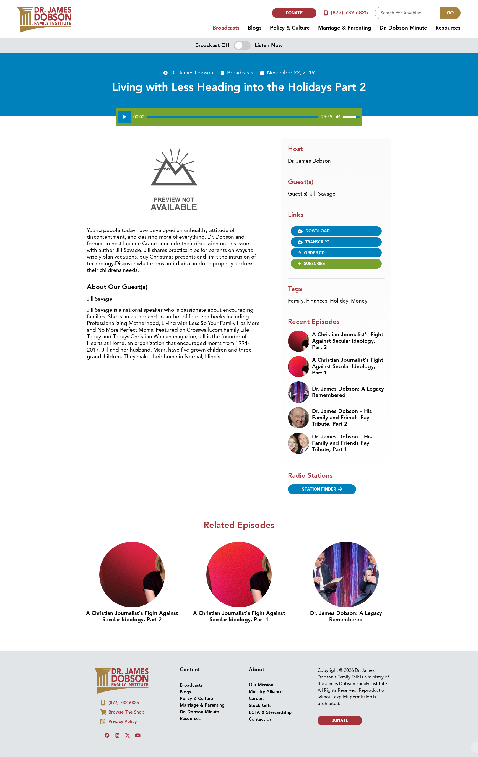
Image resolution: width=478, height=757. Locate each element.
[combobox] (407, 13)
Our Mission (261, 685)
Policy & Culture (290, 28)
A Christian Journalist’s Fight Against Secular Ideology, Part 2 (347, 341)
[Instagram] (117, 735)
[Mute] (338, 117)
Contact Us (260, 719)
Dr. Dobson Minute (403, 28)
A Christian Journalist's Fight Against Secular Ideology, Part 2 (132, 616)
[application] (239, 117)
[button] (336, 252)
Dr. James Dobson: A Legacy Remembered (348, 392)
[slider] (232, 117)
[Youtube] (138, 735)
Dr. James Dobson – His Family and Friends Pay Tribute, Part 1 (342, 443)
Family (295, 301)
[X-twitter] (128, 735)
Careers (256, 698)
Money (359, 301)
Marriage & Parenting (344, 28)
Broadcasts (226, 28)
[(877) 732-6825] (326, 12)
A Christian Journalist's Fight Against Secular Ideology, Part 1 (239, 616)
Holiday (339, 301)
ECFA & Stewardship (270, 712)
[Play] (124, 117)
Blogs (255, 28)
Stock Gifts (260, 705)
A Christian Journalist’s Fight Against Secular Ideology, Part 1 (347, 366)
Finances (316, 301)
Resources (448, 28)
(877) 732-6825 (349, 12)
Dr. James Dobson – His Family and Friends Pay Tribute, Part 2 (342, 417)
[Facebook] (107, 735)
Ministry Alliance (266, 691)
